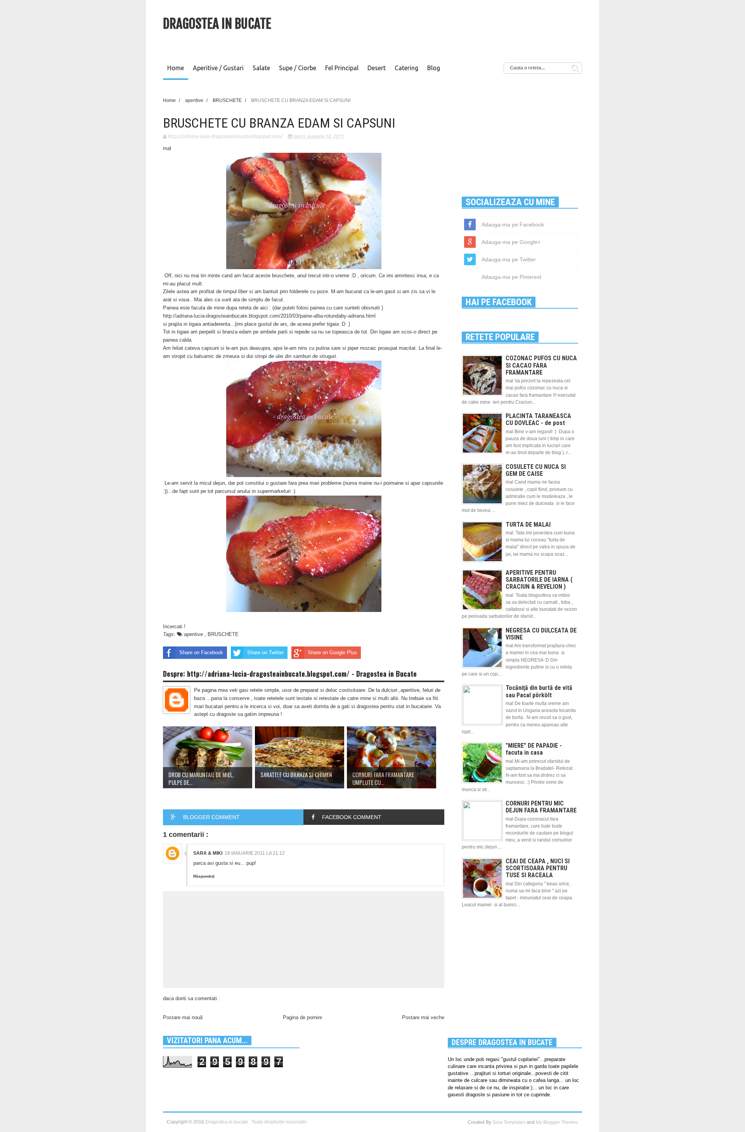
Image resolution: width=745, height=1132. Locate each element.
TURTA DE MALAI (528, 524)
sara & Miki (207, 853)
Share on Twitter (265, 652)
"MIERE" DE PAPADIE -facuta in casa (534, 749)
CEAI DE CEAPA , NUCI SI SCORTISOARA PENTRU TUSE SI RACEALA (538, 868)
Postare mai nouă (183, 1017)
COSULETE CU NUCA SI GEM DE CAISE (536, 470)
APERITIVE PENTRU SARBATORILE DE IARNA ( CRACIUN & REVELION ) (539, 579)
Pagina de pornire (302, 1017)
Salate (261, 67)
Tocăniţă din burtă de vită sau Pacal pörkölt (539, 691)
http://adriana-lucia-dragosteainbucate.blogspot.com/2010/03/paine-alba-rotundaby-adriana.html (269, 316)
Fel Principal (342, 67)
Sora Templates (508, 1122)
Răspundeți (204, 876)
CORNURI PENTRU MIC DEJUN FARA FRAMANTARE (541, 807)
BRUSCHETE (223, 634)
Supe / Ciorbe (297, 67)
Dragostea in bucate (217, 24)
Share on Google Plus (332, 652)
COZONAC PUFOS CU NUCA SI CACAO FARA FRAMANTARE (541, 365)
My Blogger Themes (557, 1122)
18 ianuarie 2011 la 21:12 (255, 853)
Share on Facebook (201, 652)
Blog (433, 67)
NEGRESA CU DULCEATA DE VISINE (541, 634)
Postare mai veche (423, 1017)
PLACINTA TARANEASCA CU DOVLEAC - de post (538, 419)
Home (175, 67)
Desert (376, 67)
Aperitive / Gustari (218, 67)
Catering (406, 67)
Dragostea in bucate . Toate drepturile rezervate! (256, 1122)
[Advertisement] (441, 29)
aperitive (194, 634)
